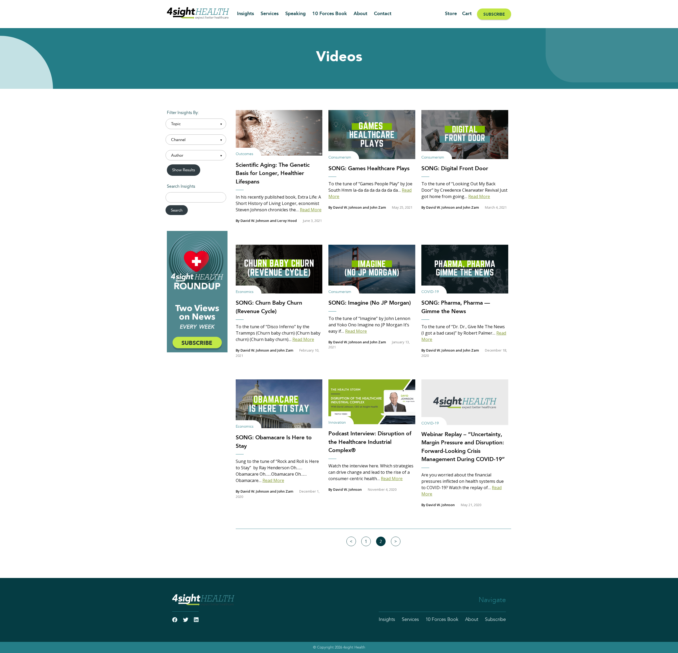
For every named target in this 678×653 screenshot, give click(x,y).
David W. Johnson (254, 220)
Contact (382, 13)
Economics (244, 292)
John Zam (378, 207)
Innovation (337, 422)
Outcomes (244, 154)
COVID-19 (430, 292)
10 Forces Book (329, 13)
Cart (467, 13)
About (360, 13)
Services (270, 13)
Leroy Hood (287, 220)
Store (451, 13)
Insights (245, 13)
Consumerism (339, 157)
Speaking (295, 13)
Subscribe (494, 14)
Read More (311, 210)
